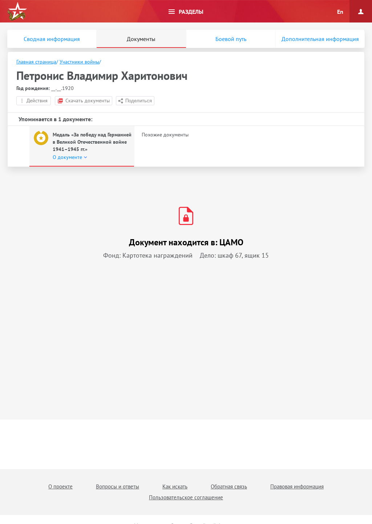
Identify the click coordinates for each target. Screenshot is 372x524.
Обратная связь (229, 486)
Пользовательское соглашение (186, 497)
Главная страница (36, 61)
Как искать (174, 486)
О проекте (60, 486)
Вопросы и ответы (117, 486)
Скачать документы (87, 100)
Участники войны (79, 61)
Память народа (17, 11)
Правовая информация (297, 486)
